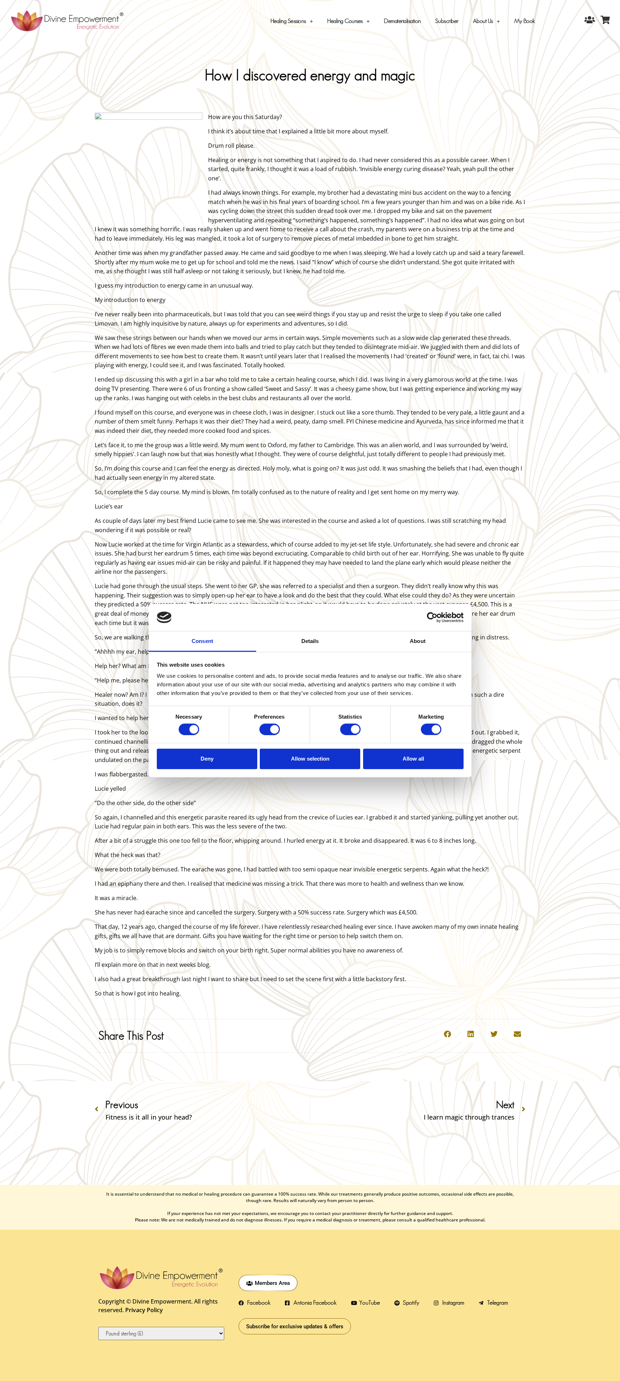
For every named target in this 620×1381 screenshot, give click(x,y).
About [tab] (418, 641)
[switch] (269, 729)
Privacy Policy (144, 1310)
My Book (524, 21)
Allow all (413, 759)
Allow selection (310, 759)
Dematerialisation (402, 21)
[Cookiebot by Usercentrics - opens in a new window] (432, 617)
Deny (207, 759)
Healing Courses (345, 21)
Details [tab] (310, 641)
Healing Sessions (288, 21)
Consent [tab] (202, 641)
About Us (483, 21)
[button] (447, 1034)
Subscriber (447, 21)
